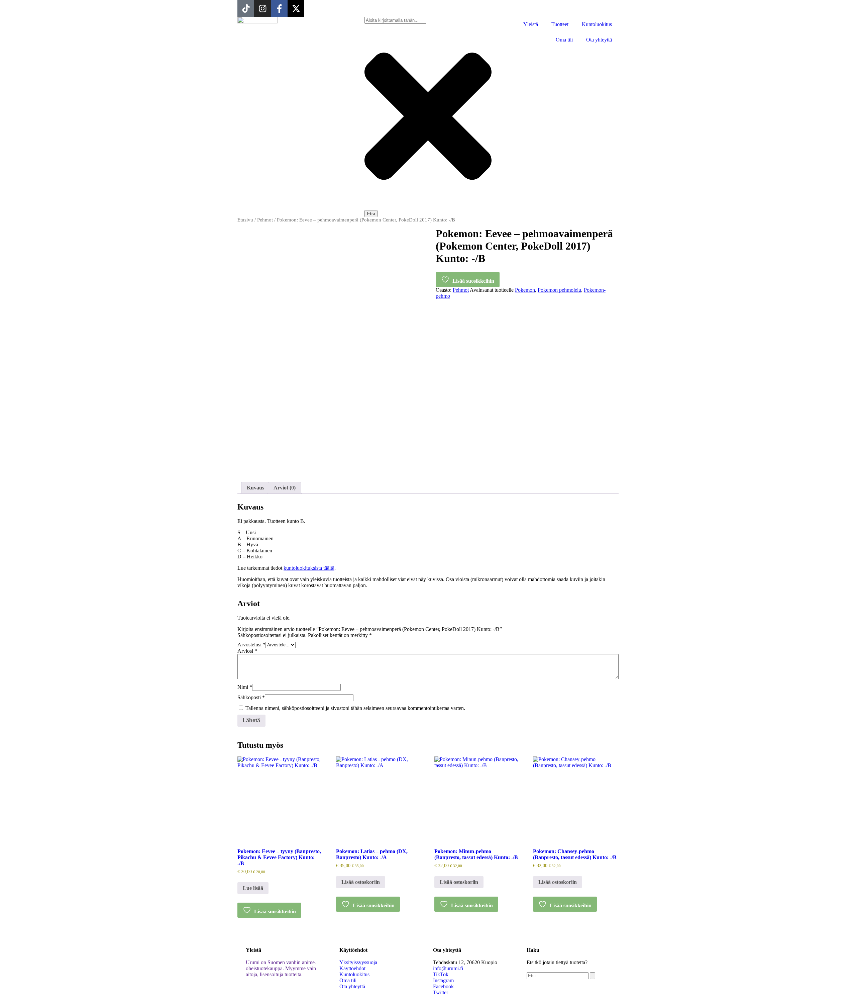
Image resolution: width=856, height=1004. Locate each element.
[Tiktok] (245, 8)
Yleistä (530, 24)
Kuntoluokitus (597, 24)
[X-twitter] (296, 8)
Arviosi (247, 651)
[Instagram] (262, 8)
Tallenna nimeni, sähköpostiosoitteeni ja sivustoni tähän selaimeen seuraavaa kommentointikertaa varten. (355, 708)
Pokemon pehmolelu (559, 290)
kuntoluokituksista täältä (309, 568)
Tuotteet (559, 24)
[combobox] (395, 20)
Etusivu (245, 219)
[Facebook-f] (279, 8)
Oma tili (564, 39)
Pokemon (525, 290)
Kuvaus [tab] (255, 487)
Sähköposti (251, 697)
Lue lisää (253, 888)
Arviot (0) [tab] (285, 487)
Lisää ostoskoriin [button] (360, 882)
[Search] (592, 975)
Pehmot (265, 219)
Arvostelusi (251, 644)
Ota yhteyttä (599, 39)
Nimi (244, 687)
